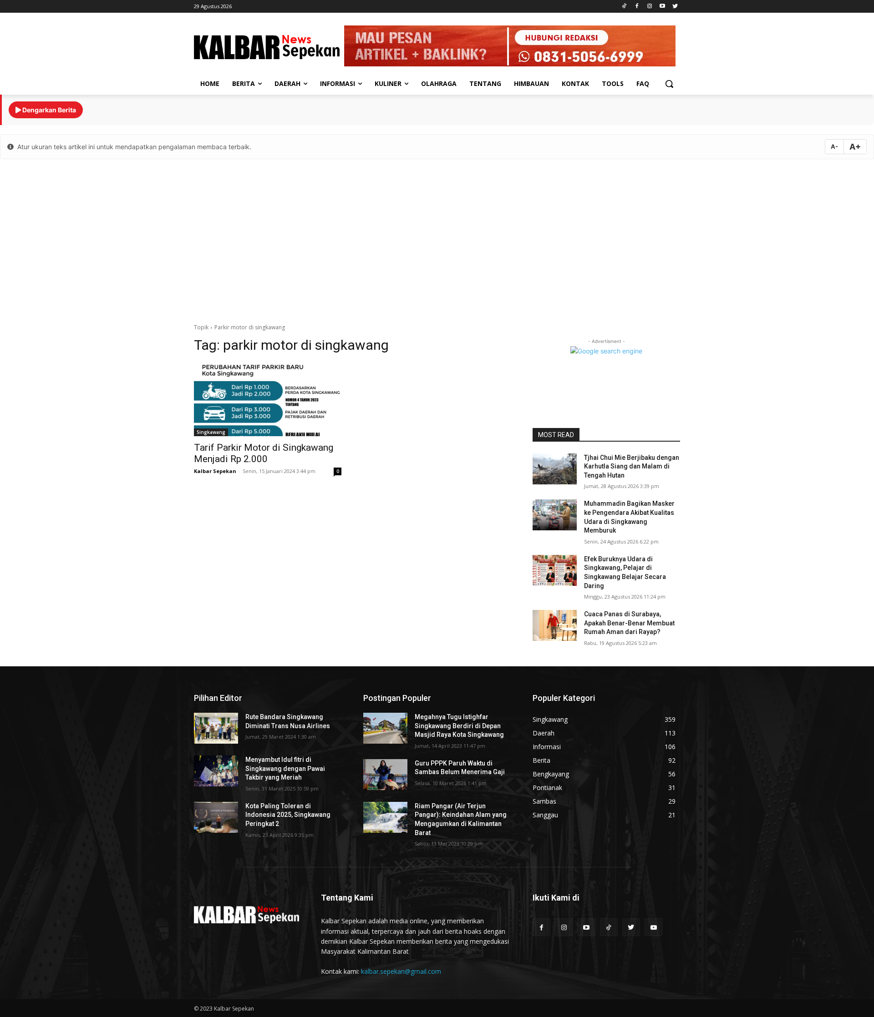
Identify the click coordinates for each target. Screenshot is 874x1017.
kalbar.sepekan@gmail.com (401, 971)
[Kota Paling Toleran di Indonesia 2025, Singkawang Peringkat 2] (216, 817)
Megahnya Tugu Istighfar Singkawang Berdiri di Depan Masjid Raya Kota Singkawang (459, 725)
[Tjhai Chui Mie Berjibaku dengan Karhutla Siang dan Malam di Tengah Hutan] (555, 468)
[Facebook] (637, 6)
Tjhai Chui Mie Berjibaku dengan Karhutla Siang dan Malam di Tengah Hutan (631, 466)
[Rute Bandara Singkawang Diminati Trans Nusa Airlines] (216, 728)
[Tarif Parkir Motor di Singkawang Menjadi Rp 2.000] (267, 399)
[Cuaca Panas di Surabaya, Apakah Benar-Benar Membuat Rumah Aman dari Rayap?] (555, 625)
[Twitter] (675, 6)
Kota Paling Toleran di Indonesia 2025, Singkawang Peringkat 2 (287, 814)
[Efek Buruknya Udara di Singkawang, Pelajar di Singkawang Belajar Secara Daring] (555, 570)
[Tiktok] (624, 6)
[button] (669, 84)
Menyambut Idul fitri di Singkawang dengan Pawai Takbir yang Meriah (285, 768)
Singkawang (211, 432)
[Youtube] (662, 6)
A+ (855, 146)
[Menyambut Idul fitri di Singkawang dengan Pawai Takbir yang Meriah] (216, 770)
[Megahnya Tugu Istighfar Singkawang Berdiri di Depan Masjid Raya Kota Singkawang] (385, 728)
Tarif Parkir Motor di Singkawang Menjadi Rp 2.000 (263, 453)
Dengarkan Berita (48, 110)
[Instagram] (650, 6)
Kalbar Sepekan (215, 471)
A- (834, 146)
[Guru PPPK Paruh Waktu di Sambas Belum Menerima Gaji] (385, 774)
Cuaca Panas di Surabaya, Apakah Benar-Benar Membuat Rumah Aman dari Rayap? (629, 622)
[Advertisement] (437, 238)
